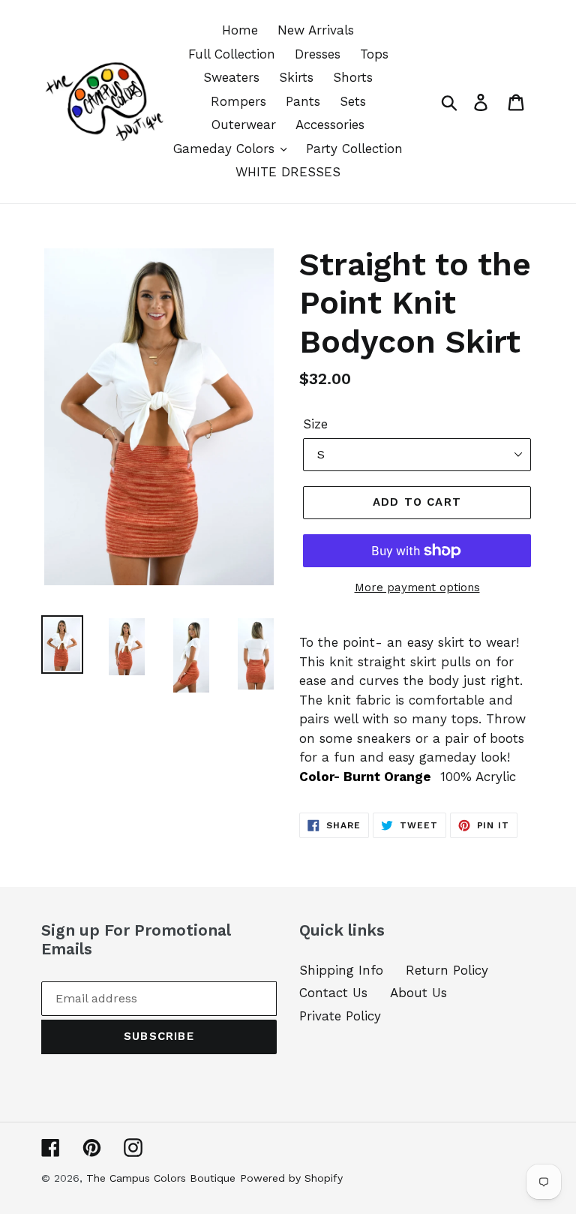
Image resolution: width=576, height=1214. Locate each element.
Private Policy (340, 1015)
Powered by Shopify (291, 1178)
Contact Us (333, 992)
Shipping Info (341, 970)
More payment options (417, 587)
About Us (418, 992)
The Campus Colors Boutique (161, 1178)
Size (315, 423)
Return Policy (447, 970)
